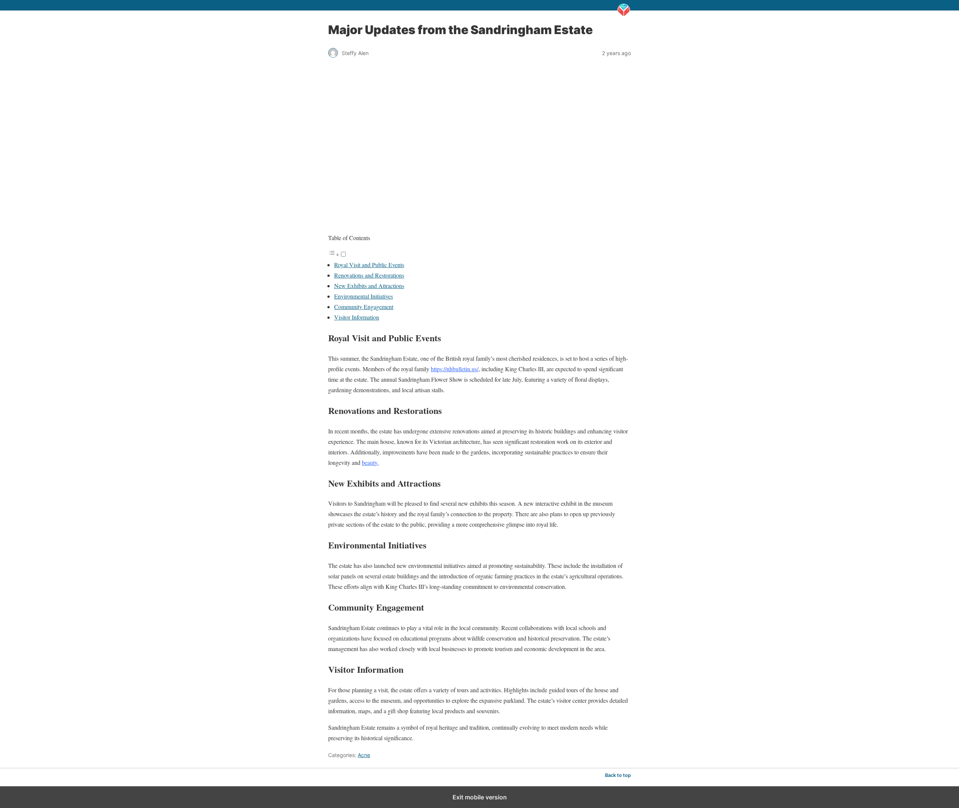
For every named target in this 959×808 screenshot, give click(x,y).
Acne (364, 755)
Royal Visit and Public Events (369, 265)
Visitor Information (356, 317)
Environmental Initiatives (363, 296)
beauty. (370, 462)
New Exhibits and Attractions (369, 286)
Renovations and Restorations (369, 275)
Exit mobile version (480, 797)
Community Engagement (363, 307)
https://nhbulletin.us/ (454, 369)
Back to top (618, 775)
